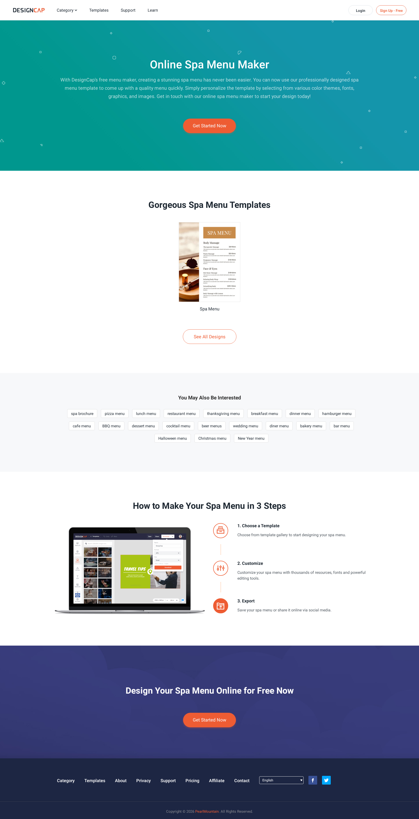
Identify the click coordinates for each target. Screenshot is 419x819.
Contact (242, 780)
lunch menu (146, 413)
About (121, 780)
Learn (153, 10)
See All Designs (210, 337)
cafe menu (82, 426)
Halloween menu (172, 438)
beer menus (212, 426)
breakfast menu (264, 413)
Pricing (192, 780)
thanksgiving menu (223, 413)
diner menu (279, 426)
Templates (99, 10)
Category (65, 10)
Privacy (143, 780)
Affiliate (217, 780)
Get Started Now (209, 126)
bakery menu (311, 426)
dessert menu (143, 426)
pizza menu (115, 413)
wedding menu (245, 426)
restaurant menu (182, 413)
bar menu (342, 426)
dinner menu (300, 413)
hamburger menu (337, 413)
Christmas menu (212, 438)
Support (128, 10)
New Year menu (251, 438)
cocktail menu (178, 426)
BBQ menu (111, 426)
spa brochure (82, 413)
